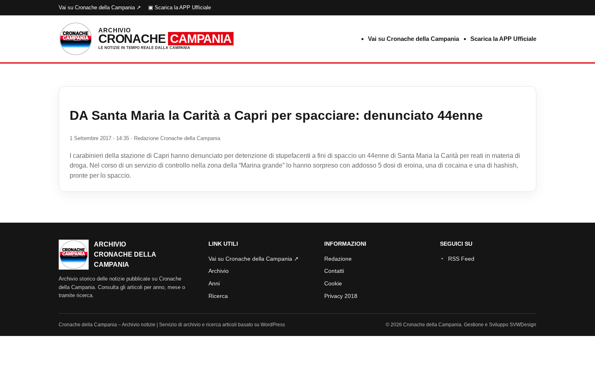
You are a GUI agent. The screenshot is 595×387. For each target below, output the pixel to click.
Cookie (333, 283)
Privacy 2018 (340, 296)
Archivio (218, 271)
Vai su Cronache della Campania (413, 38)
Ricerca (218, 296)
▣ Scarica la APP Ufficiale (179, 7)
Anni (214, 283)
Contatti (334, 271)
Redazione (338, 258)
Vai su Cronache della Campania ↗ (100, 7)
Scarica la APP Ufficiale (503, 38)
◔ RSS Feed (457, 258)
